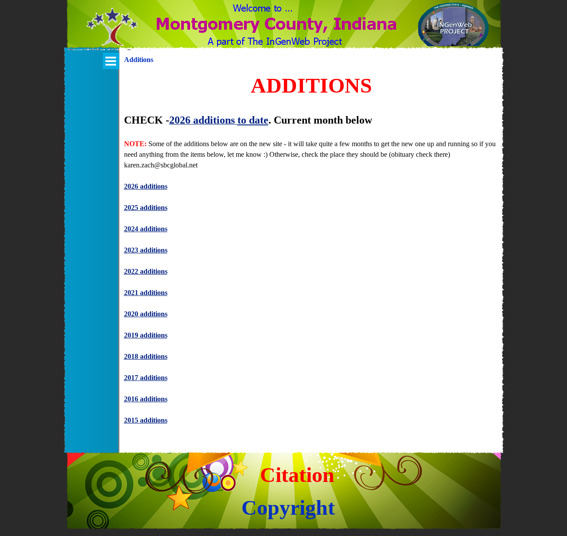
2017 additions (145, 377)
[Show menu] (111, 61)
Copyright (288, 507)
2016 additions (145, 399)
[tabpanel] (311, 253)
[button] (112, 32)
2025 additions (145, 207)
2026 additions (145, 186)
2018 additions (145, 356)
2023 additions (145, 250)
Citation (297, 474)
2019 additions (145, 335)
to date (252, 120)
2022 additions (145, 271)
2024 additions (145, 229)
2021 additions (145, 292)
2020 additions (145, 314)
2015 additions (145, 420)
